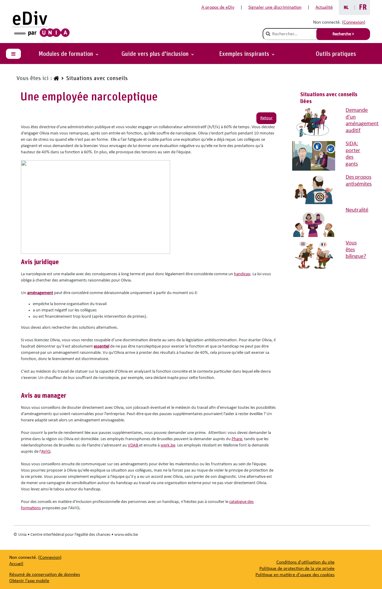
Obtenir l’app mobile (29, 581)
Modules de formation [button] (66, 54)
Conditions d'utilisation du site (305, 562)
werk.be (168, 445)
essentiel (101, 346)
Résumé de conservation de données (44, 574)
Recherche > (343, 34)
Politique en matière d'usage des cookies (295, 575)
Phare (237, 439)
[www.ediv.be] (55, 79)
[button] (247, 54)
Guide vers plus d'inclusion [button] (155, 54)
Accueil (16, 564)
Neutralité (357, 210)
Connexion (354, 22)
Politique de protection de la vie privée (297, 568)
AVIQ (45, 451)
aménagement (40, 293)
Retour (266, 118)
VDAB (133, 445)
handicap (242, 274)
